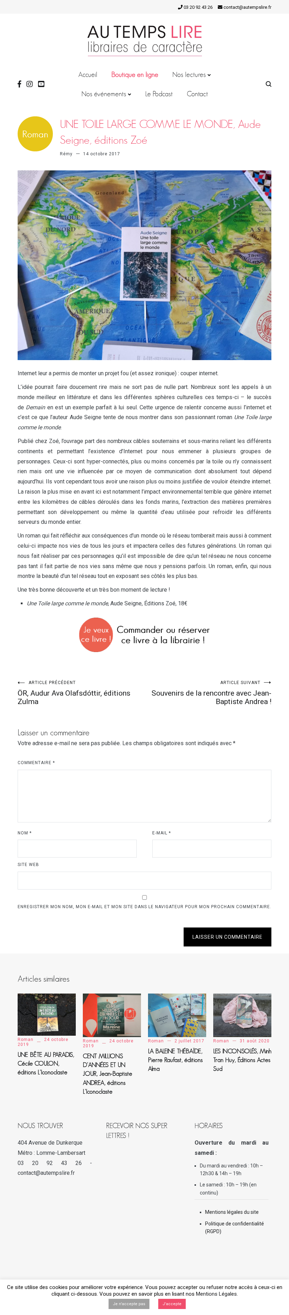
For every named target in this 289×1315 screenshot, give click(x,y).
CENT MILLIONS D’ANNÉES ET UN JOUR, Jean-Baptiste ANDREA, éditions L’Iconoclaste (107, 1074)
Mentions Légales (216, 1294)
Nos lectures (189, 75)
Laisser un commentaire (227, 937)
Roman (25, 1039)
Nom (25, 833)
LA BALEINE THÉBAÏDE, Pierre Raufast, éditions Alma (175, 1060)
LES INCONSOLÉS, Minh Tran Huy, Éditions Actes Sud (242, 1060)
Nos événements (103, 94)
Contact (197, 94)
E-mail (161, 833)
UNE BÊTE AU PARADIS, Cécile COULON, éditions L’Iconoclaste (46, 1063)
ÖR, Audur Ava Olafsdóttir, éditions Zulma (74, 693)
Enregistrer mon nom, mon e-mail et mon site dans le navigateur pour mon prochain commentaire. (144, 906)
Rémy (66, 153)
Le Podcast (159, 94)
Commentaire (36, 762)
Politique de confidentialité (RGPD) (234, 1227)
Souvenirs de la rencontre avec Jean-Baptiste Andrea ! (211, 693)
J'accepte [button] (172, 1304)
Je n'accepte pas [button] (129, 1304)
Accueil (87, 75)
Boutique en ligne (134, 75)
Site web (28, 864)
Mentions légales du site (232, 1212)
